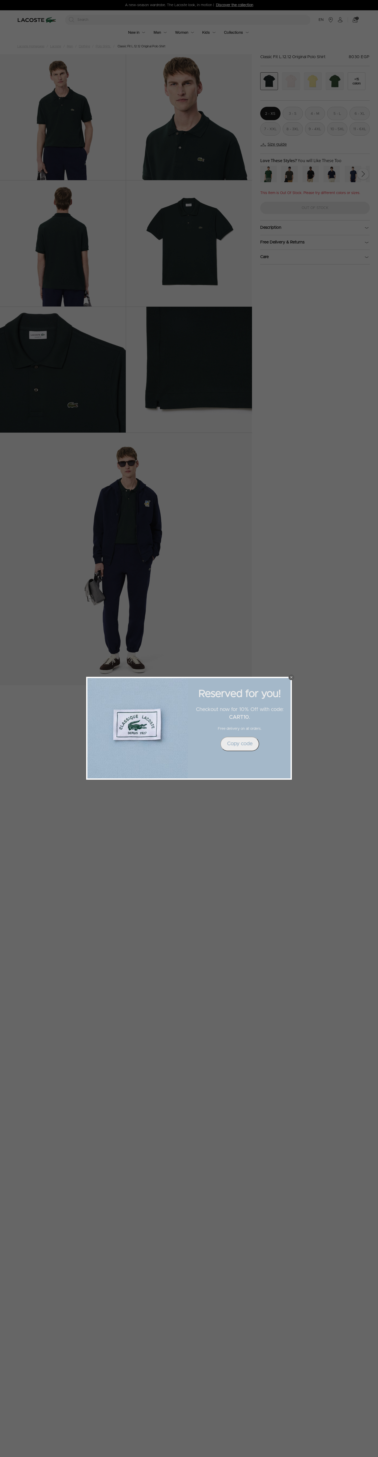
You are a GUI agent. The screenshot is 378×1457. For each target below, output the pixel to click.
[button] (291, 677)
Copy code (240, 743)
